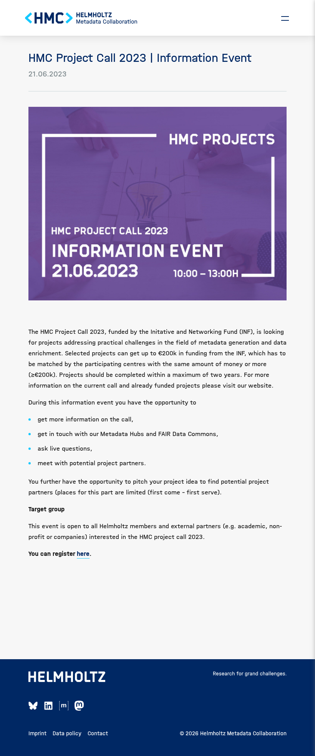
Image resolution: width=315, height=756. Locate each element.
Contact (98, 733)
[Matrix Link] (63, 705)
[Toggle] (285, 18)
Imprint (37, 733)
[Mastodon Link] (79, 706)
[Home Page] (81, 18)
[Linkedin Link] (48, 705)
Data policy (67, 733)
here (83, 553)
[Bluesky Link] (33, 705)
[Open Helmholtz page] (66, 676)
